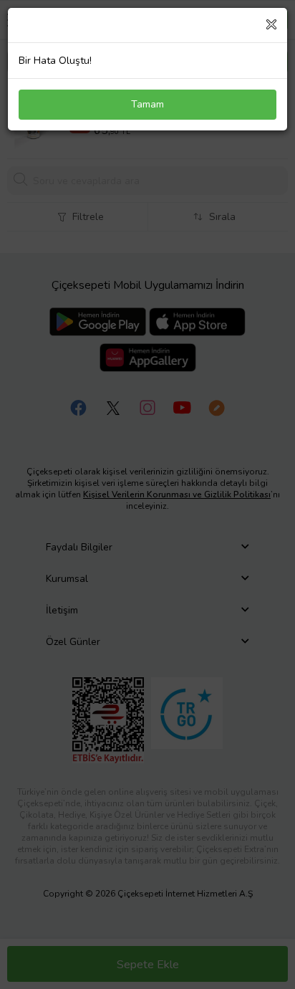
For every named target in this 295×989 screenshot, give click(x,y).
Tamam (147, 104)
